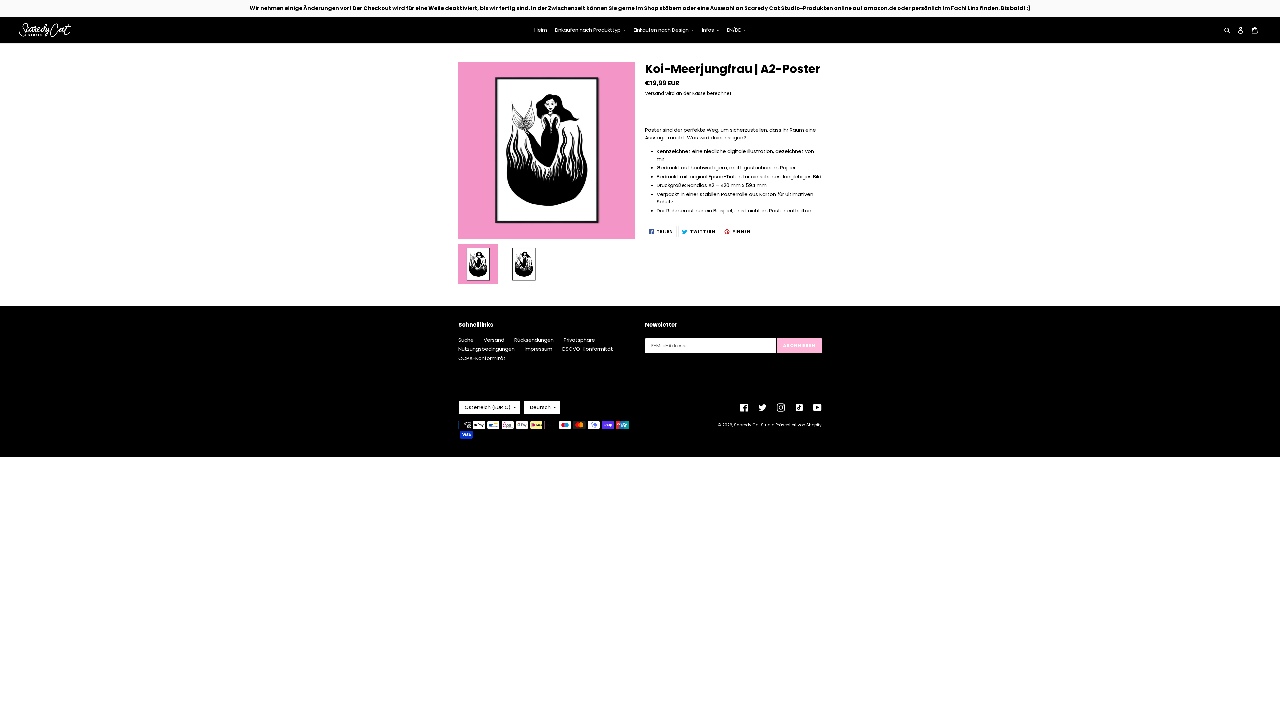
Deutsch (540, 407)
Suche (466, 339)
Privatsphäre (579, 339)
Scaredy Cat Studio (754, 425)
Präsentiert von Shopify (799, 425)
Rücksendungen (534, 339)
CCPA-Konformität (482, 358)
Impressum (538, 348)
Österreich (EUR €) (488, 407)
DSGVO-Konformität (587, 348)
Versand (654, 93)
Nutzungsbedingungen (486, 348)
